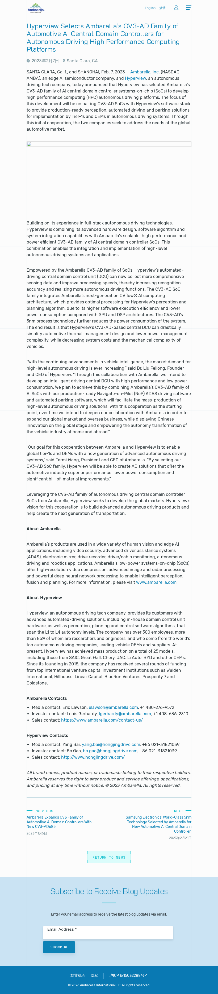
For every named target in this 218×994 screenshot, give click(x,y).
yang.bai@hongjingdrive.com (111, 744)
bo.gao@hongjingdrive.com (110, 750)
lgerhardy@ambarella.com (125, 713)
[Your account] (176, 8)
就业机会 (77, 975)
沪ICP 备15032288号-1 (128, 975)
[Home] (36, 11)
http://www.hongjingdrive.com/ (93, 757)
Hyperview (135, 78)
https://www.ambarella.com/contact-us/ (102, 720)
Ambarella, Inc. (145, 71)
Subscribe (59, 947)
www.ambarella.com (156, 582)
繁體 (162, 8)
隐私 (94, 975)
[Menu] (188, 8)
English (150, 8)
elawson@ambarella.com (113, 707)
